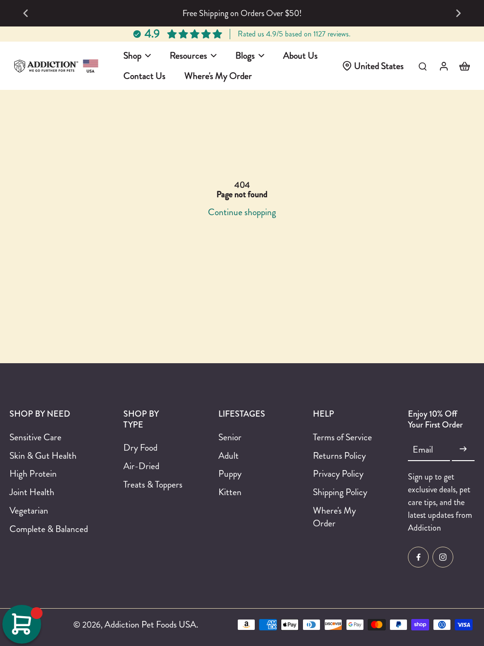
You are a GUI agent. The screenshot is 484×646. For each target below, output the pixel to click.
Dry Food (140, 447)
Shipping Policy (340, 492)
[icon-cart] (464, 65)
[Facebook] (418, 557)
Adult (228, 455)
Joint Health (31, 492)
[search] (422, 65)
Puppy (230, 473)
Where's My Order (334, 517)
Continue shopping (242, 211)
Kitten (230, 492)
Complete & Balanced (48, 529)
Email (423, 449)
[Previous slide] (25, 13)
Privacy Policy (338, 473)
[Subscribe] (463, 449)
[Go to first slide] (458, 13)
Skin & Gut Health (43, 455)
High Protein (33, 473)
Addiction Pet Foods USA (150, 624)
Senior (230, 437)
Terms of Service (342, 437)
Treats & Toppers (152, 484)
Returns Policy (339, 455)
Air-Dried (141, 466)
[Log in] (443, 65)
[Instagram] (442, 557)
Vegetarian (28, 510)
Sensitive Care (35, 437)
